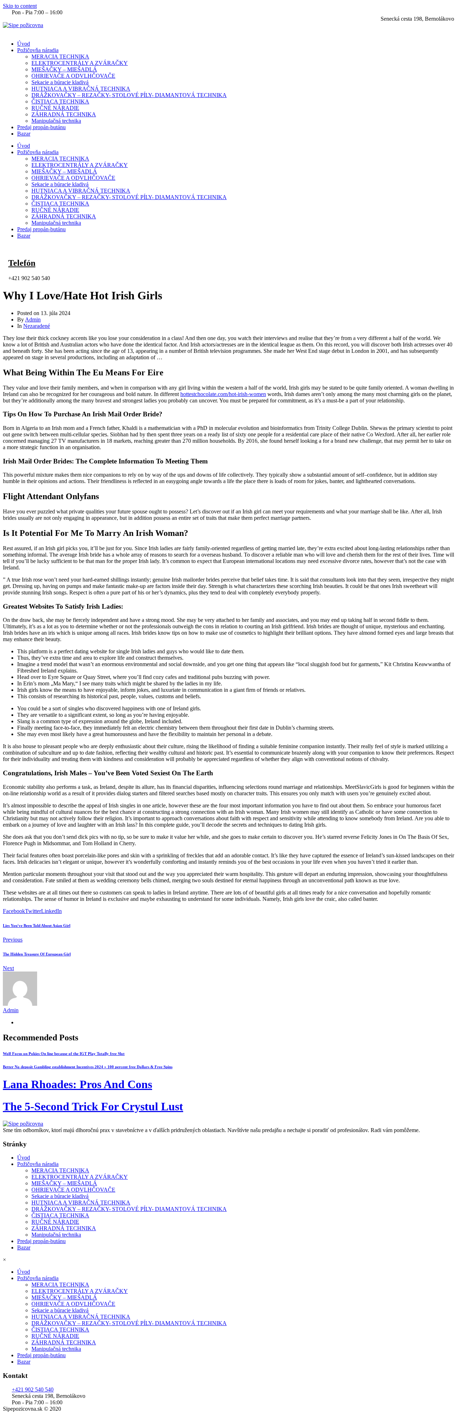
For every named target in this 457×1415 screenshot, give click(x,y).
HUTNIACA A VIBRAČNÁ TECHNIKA (80, 89)
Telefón (21, 263)
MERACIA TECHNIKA (60, 57)
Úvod (23, 44)
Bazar (23, 134)
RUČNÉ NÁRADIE (55, 108)
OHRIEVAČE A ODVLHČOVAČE (73, 76)
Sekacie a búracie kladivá (60, 82)
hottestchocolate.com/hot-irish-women (223, 394)
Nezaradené (36, 326)
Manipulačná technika (56, 121)
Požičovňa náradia (38, 50)
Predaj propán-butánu (41, 127)
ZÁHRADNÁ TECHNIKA (63, 114)
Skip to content (20, 6)
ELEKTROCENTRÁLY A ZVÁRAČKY (79, 63)
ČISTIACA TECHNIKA (60, 101)
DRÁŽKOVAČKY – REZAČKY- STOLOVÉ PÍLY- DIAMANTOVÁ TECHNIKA (129, 95)
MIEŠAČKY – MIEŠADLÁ (64, 69)
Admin (33, 319)
